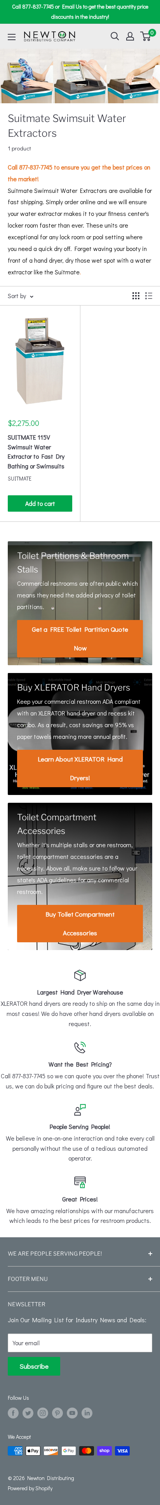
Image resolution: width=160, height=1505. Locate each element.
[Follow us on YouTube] (72, 1412)
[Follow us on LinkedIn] (87, 1412)
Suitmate (19, 478)
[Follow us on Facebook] (13, 1412)
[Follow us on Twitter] (28, 1412)
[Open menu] (12, 37)
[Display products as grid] (135, 295)
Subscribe (34, 1366)
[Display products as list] (148, 295)
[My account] (130, 36)
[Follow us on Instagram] (42, 1412)
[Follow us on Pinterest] (57, 1412)
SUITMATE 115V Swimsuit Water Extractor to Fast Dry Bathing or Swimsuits (36, 451)
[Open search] (115, 36)
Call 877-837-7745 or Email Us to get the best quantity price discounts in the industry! (80, 11)
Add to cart (40, 503)
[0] (146, 36)
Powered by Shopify (30, 1488)
